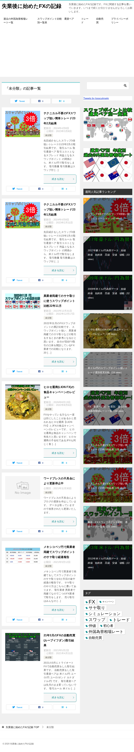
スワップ (97, 619)
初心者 (108, 626)
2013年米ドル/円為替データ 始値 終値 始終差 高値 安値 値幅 (109, 563)
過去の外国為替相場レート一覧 (15, 20)
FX (92, 601)
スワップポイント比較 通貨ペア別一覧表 (55, 20)
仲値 (92, 626)
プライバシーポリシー (119, 20)
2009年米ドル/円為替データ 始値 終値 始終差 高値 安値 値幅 (109, 293)
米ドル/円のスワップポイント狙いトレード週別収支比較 (108, 370)
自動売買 (99, 20)
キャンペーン (108, 602)
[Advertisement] (67, 52)
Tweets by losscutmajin (96, 98)
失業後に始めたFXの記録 (31, 6)
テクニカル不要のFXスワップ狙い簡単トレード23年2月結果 (60, 118)
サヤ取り (97, 607)
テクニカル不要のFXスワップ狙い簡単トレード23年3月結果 (108, 447)
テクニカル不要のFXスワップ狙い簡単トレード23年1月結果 (60, 209)
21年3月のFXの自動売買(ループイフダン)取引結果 (59, 640)
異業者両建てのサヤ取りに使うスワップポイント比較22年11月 (59, 300)
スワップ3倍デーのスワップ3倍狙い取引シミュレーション (109, 216)
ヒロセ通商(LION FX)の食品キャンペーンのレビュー (59, 392)
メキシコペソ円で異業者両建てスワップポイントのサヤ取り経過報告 (59, 552)
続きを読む (58, 179)
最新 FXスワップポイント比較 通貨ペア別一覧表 (108, 524)
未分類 (48, 135)
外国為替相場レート (106, 631)
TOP (22, 727)
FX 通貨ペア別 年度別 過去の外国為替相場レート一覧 (108, 408)
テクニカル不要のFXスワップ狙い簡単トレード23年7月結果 (108, 485)
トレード (84, 20)
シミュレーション (105, 614)
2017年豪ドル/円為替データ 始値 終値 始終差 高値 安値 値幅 (109, 255)
